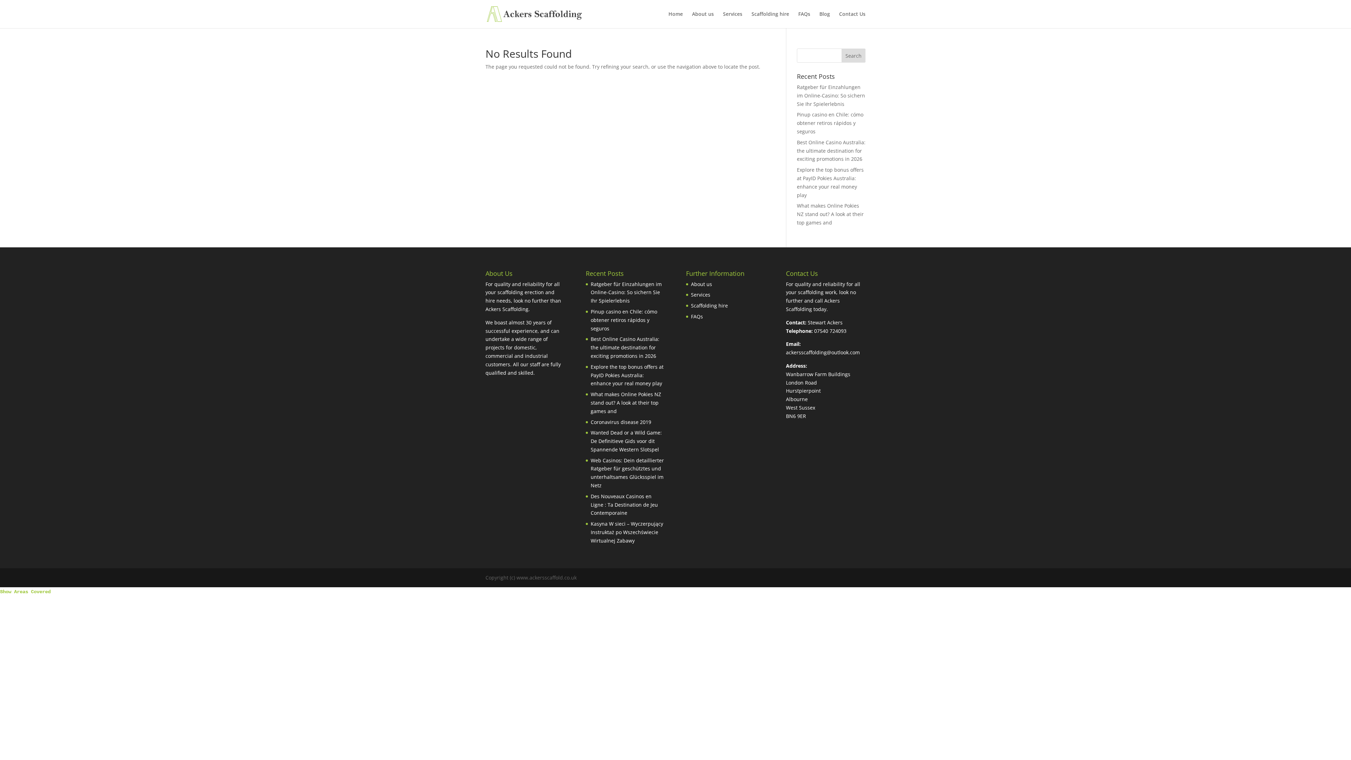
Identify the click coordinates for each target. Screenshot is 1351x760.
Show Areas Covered (25, 592)
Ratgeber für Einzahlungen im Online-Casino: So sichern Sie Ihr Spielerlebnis (831, 95)
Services (732, 14)
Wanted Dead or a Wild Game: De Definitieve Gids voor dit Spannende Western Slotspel (626, 441)
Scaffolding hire (770, 14)
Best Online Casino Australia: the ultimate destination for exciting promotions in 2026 (831, 151)
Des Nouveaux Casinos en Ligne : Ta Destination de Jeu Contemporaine (624, 505)
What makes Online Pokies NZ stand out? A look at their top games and (830, 214)
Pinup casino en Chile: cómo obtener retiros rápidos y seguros (830, 123)
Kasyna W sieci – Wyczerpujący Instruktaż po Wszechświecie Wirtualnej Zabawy (627, 532)
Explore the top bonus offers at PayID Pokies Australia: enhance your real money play (627, 375)
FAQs (804, 14)
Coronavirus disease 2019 (621, 422)
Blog (824, 14)
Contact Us (852, 14)
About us (703, 14)
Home (675, 14)
